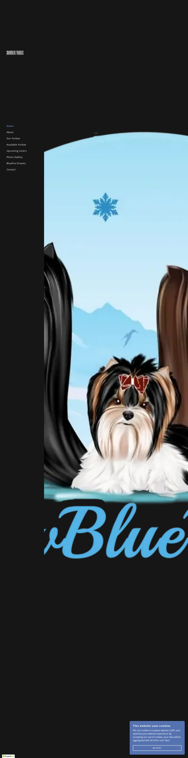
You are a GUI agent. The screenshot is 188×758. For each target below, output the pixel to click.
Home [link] (10, 126)
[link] (22, 53)
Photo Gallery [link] (15, 157)
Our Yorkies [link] (13, 138)
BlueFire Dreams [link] (16, 163)
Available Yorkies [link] (16, 144)
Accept (157, 748)
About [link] (10, 132)
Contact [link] (11, 169)
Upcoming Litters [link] (17, 150)
